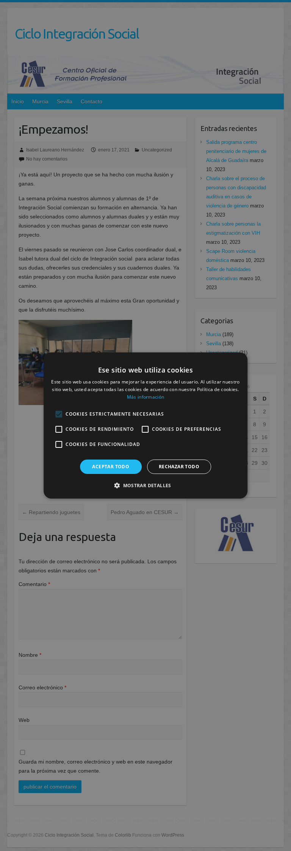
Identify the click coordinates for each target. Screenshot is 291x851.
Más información (145, 397)
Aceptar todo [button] (110, 466)
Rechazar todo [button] (179, 466)
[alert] (145, 425)
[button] (145, 485)
